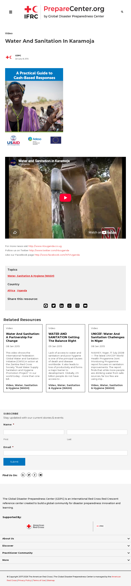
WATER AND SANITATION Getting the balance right (63, 337)
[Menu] (10, 12)
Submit (14, 461)
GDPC (18, 55)
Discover (7, 545)
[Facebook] (46, 306)
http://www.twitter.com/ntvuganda (49, 250)
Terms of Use (39, 580)
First (6, 439)
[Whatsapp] (69, 306)
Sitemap (51, 580)
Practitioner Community (17, 552)
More (5, 560)
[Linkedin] (62, 306)
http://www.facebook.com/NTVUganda (57, 254)
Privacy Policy (25, 580)
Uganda (22, 290)
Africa (11, 290)
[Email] (85, 306)
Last (69, 439)
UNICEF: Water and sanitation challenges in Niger (108, 337)
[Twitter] (54, 306)
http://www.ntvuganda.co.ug (45, 246)
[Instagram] (77, 306)
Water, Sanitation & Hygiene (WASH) (31, 276)
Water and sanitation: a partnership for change (23, 337)
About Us (8, 538)
